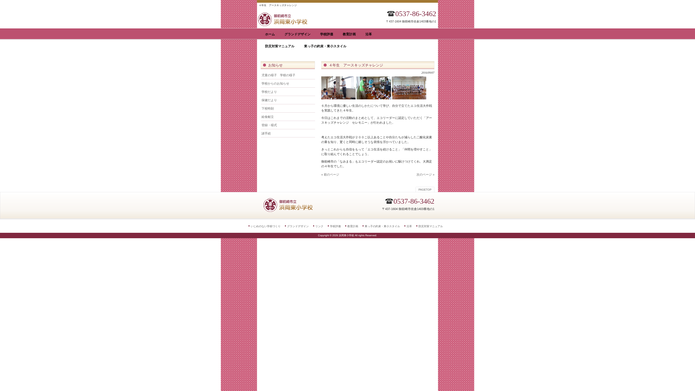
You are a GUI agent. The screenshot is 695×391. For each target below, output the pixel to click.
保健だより (269, 100)
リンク (319, 226)
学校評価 (335, 226)
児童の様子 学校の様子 (278, 75)
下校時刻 (268, 108)
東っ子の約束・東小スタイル (382, 226)
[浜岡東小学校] (286, 24)
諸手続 (266, 133)
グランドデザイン (298, 226)
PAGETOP (424, 189)
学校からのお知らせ (275, 83)
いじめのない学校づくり (266, 226)
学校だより (269, 92)
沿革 (409, 226)
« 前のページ (330, 174)
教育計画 (352, 226)
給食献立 (268, 117)
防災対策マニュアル (430, 226)
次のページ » (425, 174)
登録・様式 (269, 125)
